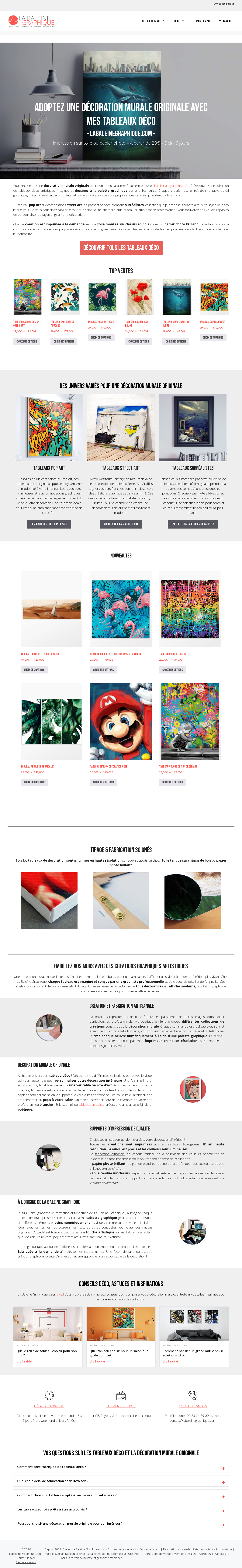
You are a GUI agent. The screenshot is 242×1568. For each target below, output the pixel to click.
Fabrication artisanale (177, 1549)
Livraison (226, 1549)
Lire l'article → (25, 1361)
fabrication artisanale (110, 1154)
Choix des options (26, 341)
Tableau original (150, 21)
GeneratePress (26, 1562)
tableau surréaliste (92, 1104)
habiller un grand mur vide (172, 185)
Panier (227, 21)
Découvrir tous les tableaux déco (121, 248)
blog (60, 1294)
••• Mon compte (201, 21)
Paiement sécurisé (205, 1549)
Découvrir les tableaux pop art (49, 524)
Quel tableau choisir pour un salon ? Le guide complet (119, 1353)
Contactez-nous (224, 3)
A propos (205, 1554)
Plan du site (221, 1554)
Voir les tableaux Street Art (121, 524)
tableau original (75, 1554)
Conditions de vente (158, 1554)
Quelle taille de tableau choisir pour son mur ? (46, 1353)
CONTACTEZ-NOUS (193, 1406)
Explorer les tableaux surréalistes (192, 524)
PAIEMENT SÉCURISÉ (121, 1406)
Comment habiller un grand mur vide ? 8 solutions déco (193, 1353)
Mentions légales (185, 1554)
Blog (176, 21)
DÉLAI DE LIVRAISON (49, 1406)
